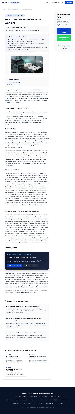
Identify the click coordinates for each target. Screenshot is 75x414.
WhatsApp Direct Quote (64, 38)
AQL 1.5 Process (38, 403)
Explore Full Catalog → (30, 265)
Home (3, 9)
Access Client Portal (14, 265)
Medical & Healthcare (54, 400)
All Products (16, 400)
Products (47, 2)
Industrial (64, 400)
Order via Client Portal (63, 31)
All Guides (60, 2)
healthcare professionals (22, 92)
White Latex (33, 400)
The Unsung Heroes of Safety (15, 82)
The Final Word (11, 84)
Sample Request (49, 403)
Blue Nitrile (24, 400)
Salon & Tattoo (27, 403)
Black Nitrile (42, 400)
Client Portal (69, 2)
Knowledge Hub (9, 9)
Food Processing (16, 403)
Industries (54, 2)
